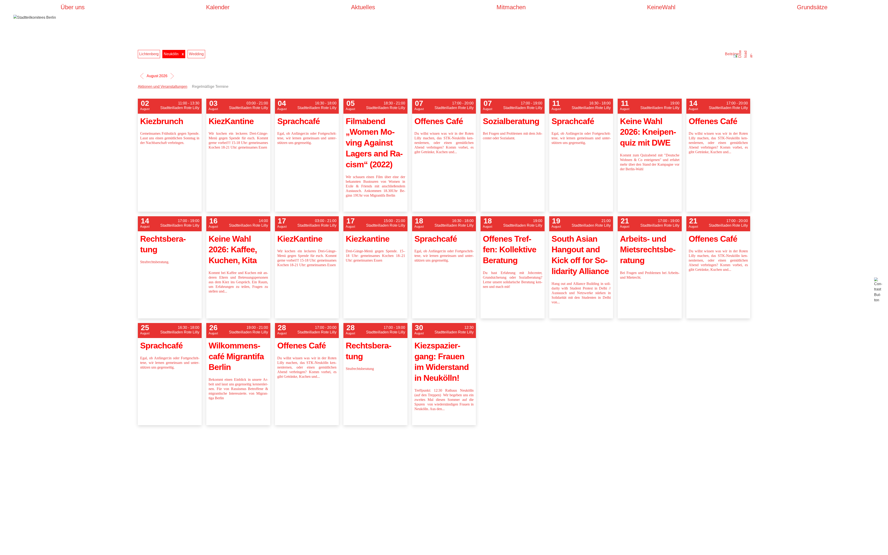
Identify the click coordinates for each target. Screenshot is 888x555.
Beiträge (732, 54)
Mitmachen (511, 7)
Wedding (196, 54)
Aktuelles (363, 7)
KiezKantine (231, 121)
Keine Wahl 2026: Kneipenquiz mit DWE (648, 132)
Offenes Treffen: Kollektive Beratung (509, 249)
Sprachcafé (298, 121)
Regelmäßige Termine (210, 86)
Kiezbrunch (161, 121)
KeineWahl (661, 7)
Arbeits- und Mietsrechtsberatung (648, 249)
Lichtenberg (149, 54)
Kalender (218, 7)
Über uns (73, 7)
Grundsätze (812, 7)
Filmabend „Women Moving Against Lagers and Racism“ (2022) (374, 142)
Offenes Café (438, 121)
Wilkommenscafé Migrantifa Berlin (236, 356)
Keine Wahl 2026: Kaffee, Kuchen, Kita (233, 249)
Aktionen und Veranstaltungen (162, 86)
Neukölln (171, 54)
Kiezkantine (367, 239)
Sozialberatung (511, 121)
